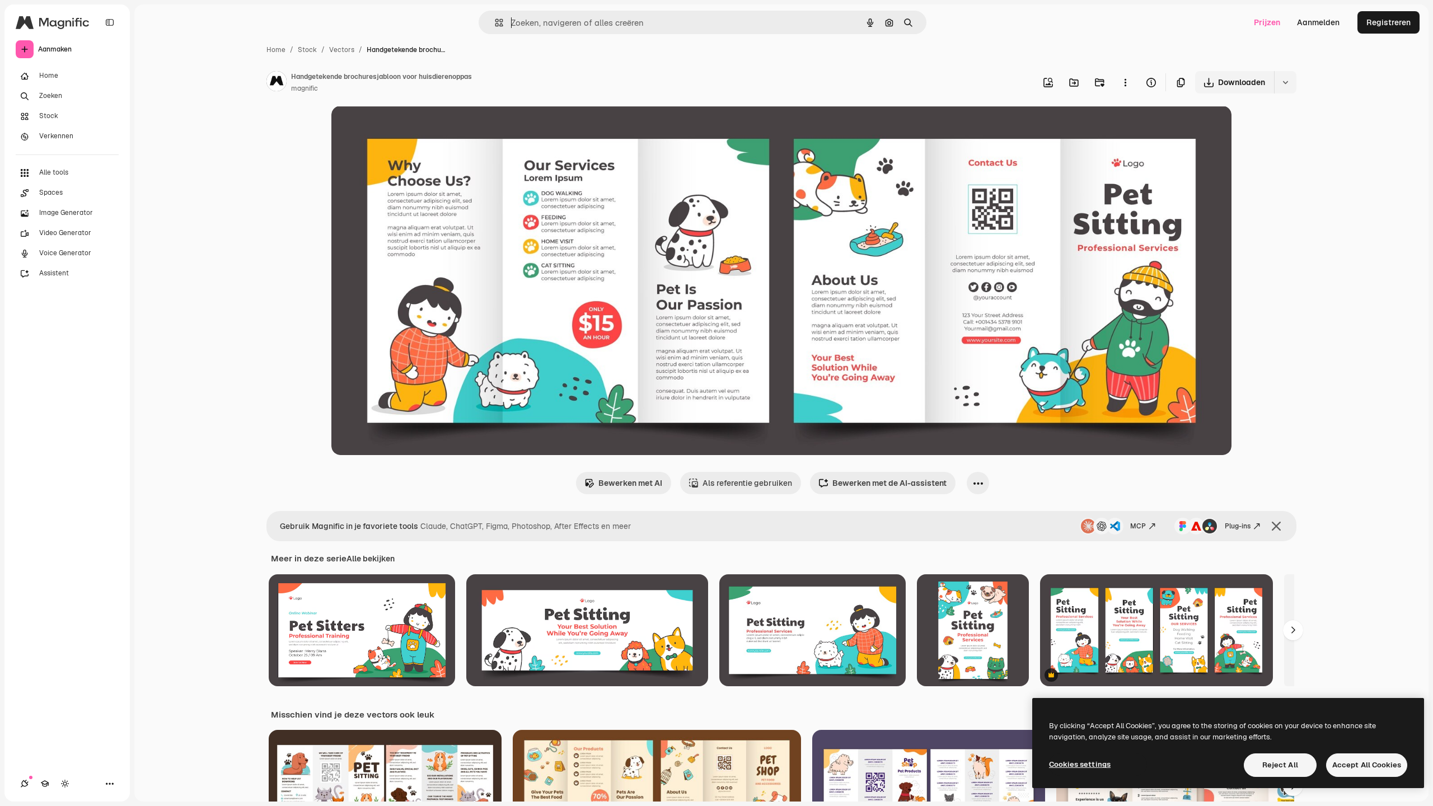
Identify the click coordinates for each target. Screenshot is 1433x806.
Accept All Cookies (1366, 765)
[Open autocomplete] (494, 22)
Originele (405, 127)
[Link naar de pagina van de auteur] (276, 83)
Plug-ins (1238, 526)
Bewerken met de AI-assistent (889, 483)
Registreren (1388, 22)
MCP (1138, 526)
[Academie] (45, 784)
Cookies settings (1080, 764)
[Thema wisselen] (65, 784)
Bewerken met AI (630, 483)
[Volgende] (1293, 630)
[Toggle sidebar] (110, 22)
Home (275, 49)
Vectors (341, 49)
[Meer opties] (1125, 82)
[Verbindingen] (25, 784)
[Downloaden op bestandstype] (1285, 82)
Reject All (1280, 765)
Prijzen (1267, 22)
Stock (307, 49)
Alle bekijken (370, 559)
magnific (304, 88)
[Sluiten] (1276, 526)
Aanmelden (1318, 22)
